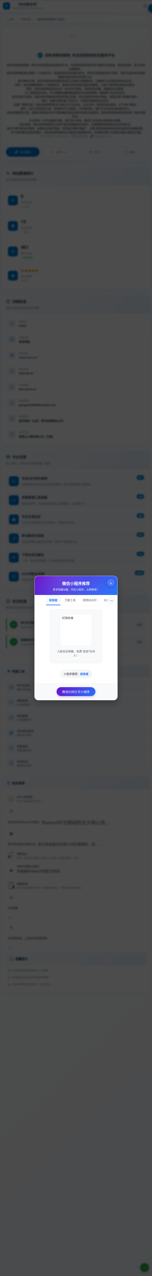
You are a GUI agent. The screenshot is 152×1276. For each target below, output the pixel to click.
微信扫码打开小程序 (76, 692)
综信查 (53, 600)
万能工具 (70, 600)
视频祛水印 (90, 600)
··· (111, 600)
